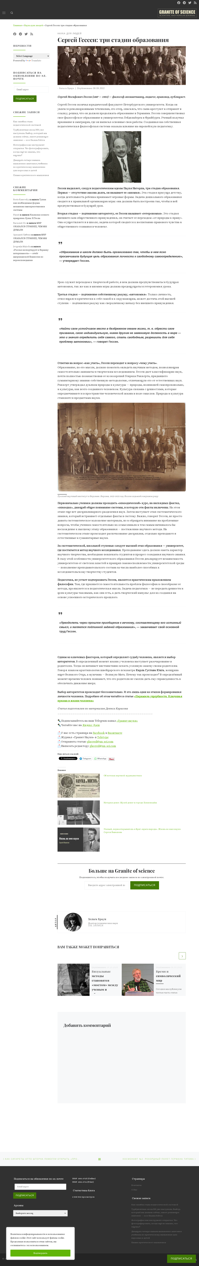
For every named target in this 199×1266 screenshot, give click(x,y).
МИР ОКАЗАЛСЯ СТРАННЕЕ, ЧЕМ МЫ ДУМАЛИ (30, 226)
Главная (17, 25)
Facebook (99, 732)
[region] (40, 1243)
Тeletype (103, 737)
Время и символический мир (168, 975)
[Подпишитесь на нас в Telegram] (184, 3)
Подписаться (144, 885)
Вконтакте (115, 732)
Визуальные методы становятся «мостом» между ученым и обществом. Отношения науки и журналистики (105, 989)
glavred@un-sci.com (100, 741)
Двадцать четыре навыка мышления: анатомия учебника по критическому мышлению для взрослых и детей (30, 165)
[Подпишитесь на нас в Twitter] (189, 3)
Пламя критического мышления (31, 175)
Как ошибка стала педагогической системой (27, 123)
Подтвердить (40, 1253)
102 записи (95, 925)
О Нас (134, 1190)
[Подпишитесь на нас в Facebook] (178, 3)
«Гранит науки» (127, 720)
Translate (36, 60)
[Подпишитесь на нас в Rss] (195, 3)
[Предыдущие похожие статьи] (174, 955)
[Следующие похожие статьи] (182, 955)
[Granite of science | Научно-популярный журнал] (177, 12)
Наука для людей (33, 25)
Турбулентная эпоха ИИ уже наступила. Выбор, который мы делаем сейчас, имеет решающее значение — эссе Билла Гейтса (30, 135)
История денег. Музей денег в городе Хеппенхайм (130, 802)
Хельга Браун (66, 88)
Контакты (136, 1185)
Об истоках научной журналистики (123, 775)
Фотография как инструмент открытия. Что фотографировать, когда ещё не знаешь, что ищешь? (31, 150)
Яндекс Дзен (91, 725)
